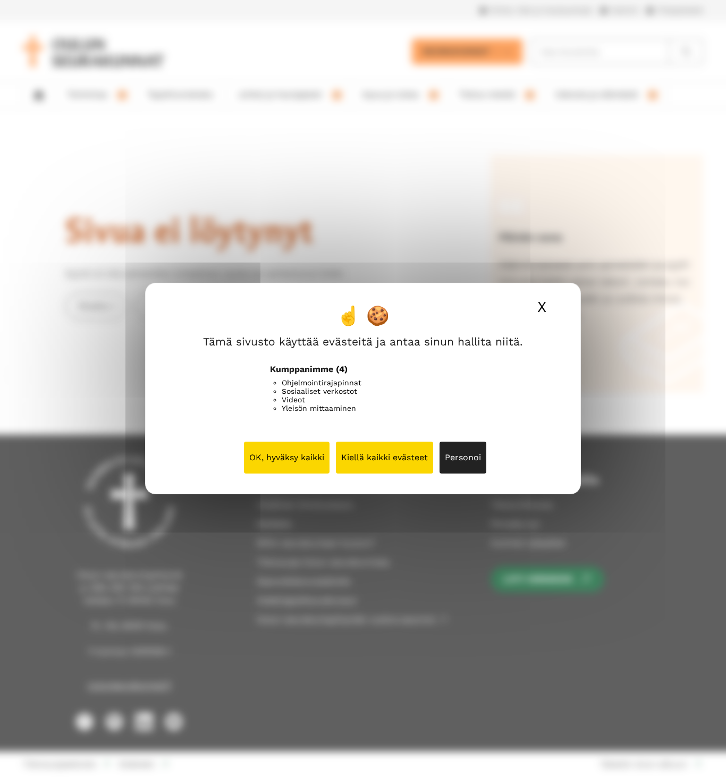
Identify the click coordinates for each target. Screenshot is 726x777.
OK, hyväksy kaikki (286, 457)
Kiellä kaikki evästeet (384, 457)
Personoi (463, 457)
